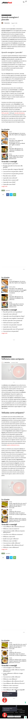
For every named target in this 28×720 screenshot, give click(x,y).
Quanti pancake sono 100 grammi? (13, 329)
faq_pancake (8, 190)
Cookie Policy (17, 716)
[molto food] (6, 2)
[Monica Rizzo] (2, 23)
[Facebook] (7, 194)
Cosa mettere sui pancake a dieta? (13, 171)
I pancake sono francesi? (10, 327)
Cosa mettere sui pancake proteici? (13, 173)
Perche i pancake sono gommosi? (12, 320)
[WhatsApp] (14, 194)
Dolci (10, 131)
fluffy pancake (5, 113)
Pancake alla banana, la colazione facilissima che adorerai (16, 150)
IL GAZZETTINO (22, 710)
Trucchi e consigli (6, 15)
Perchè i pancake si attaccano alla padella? (13, 166)
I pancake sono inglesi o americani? (13, 318)
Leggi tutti (4, 186)
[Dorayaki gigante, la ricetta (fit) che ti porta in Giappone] (4, 134)
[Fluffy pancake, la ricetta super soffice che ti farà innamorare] (4, 156)
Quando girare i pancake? (10, 163)
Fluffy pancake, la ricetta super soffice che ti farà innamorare (16, 157)
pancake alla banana (19, 113)
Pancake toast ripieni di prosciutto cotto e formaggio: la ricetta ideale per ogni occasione (17, 142)
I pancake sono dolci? (9, 182)
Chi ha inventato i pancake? (11, 322)
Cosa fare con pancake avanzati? (12, 325)
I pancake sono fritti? (9, 184)
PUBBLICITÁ (22, 712)
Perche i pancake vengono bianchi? (13, 169)
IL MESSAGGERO (19, 709)
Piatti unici (12, 138)
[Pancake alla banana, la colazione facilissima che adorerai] (4, 149)
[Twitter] (11, 194)
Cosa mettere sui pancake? (11, 331)
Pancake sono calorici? (9, 175)
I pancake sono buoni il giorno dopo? (14, 316)
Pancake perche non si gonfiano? (12, 312)
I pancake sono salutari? (10, 178)
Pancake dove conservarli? (10, 180)
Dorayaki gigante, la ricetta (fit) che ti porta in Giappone (17, 133)
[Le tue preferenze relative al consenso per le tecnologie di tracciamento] (25, 717)
